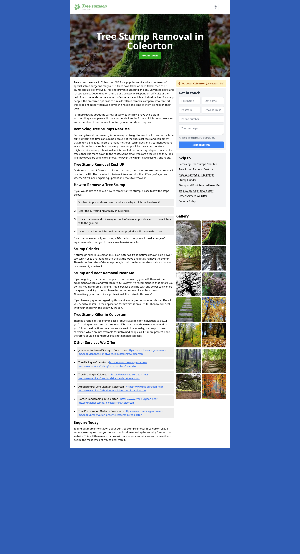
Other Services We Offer (193, 196)
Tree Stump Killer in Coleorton (196, 190)
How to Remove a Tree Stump (196, 174)
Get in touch (150, 55)
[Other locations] (215, 7)
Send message (201, 144)
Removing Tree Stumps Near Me (198, 164)
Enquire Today (187, 201)
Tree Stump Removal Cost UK (196, 169)
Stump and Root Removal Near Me (199, 185)
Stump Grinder (187, 180)
